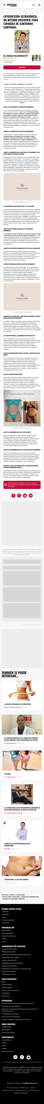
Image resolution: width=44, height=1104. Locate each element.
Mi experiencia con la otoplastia (11, 1006)
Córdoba (4, 939)
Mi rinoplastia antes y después (10, 1014)
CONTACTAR (22, 67)
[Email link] (29, 1057)
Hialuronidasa (6, 993)
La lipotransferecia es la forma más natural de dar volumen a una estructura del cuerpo (21, 739)
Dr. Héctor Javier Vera (8, 920)
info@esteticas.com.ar (31, 1083)
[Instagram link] (15, 1057)
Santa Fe (4, 941)
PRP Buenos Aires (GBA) (9, 952)
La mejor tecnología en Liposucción (17, 704)
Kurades (4, 917)
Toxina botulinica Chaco (8, 974)
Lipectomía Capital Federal (9, 949)
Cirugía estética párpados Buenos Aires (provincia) (16, 954)
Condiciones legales (21, 1090)
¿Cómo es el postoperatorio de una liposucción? (17, 845)
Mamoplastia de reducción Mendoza (12, 963)
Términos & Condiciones (21, 1093)
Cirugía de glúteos (7, 987)
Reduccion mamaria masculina (10, 990)
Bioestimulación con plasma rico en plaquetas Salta (16, 968)
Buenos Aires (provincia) (9, 936)
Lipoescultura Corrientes (9, 971)
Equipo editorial (6, 1029)
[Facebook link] (22, 1057)
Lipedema (7, 774)
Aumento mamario (7, 984)
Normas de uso (24, 1087)
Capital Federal (6, 930)
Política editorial (34, 1090)
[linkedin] (25, 496)
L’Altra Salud (5, 911)
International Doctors (8, 1051)
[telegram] (31, 496)
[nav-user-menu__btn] (39, 5)
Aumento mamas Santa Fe (9, 960)
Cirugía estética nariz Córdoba (10, 957)
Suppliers (4, 1048)
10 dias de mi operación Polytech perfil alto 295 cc (16, 1019)
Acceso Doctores (6, 1040)
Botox (3, 982)
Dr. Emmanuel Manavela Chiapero (13, 813)
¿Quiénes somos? (7, 1027)
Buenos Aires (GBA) (7, 933)
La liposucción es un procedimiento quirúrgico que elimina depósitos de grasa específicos (22, 809)
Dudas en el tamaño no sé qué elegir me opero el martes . (18, 1003)
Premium (4, 1043)
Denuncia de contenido (8, 1032)
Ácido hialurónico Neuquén (9, 966)
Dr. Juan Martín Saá (10, 743)
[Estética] (12, 5)
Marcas (4, 1045)
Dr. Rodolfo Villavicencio (14, 56)
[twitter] (19, 496)
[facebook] (13, 496)
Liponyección (5, 996)
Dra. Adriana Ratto (9, 777)
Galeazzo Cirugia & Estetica (12, 707)
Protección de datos (13, 1087)
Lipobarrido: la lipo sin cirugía (16, 879)
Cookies (32, 1087)
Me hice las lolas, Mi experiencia (11, 1016)
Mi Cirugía (7, 848)
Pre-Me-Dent (5, 923)
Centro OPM (5, 914)
